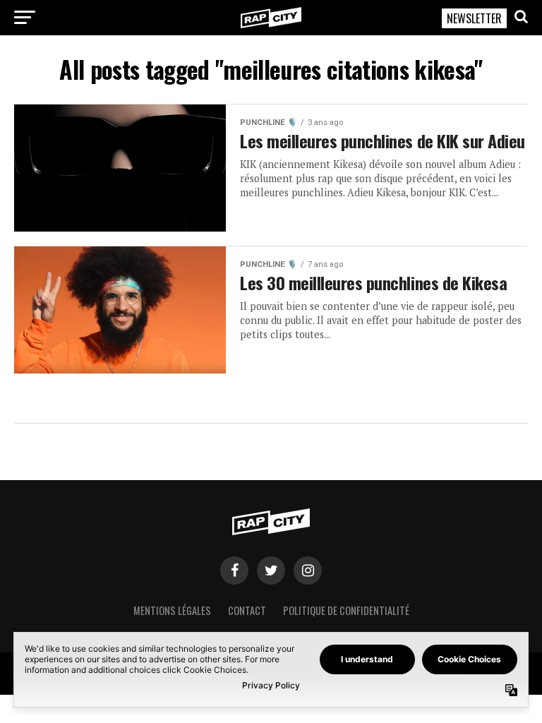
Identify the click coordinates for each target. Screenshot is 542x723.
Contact (247, 610)
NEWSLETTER (474, 18)
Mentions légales (172, 610)
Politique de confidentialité (346, 610)
